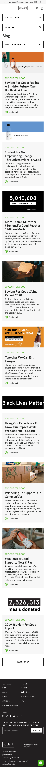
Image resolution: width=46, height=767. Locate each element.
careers (5, 696)
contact (24, 688)
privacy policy (7, 755)
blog (4, 688)
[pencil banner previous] (4, 2)
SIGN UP (36, 730)
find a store (25, 692)
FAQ (22, 701)
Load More (23, 662)
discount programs (10, 705)
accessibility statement (10, 758)
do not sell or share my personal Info (15, 761)
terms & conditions (9, 752)
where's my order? (28, 696)
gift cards (6, 701)
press (4, 692)
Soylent (27, 747)
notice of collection (9, 764)
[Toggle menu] (3, 7)
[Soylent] (23, 8)
